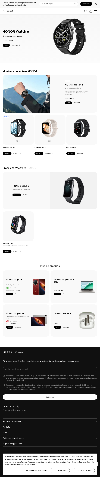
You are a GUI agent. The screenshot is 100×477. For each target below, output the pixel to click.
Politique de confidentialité (16, 380)
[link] (18, 128)
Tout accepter (84, 470)
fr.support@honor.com (14, 410)
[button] (6, 45)
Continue (86, 4)
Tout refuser (60, 470)
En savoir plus (15, 45)
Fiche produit (13, 287)
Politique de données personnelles (23, 389)
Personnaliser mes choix (36, 470)
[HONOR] (9, 352)
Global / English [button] (47, 4)
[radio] (17, 141)
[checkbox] (50, 378)
